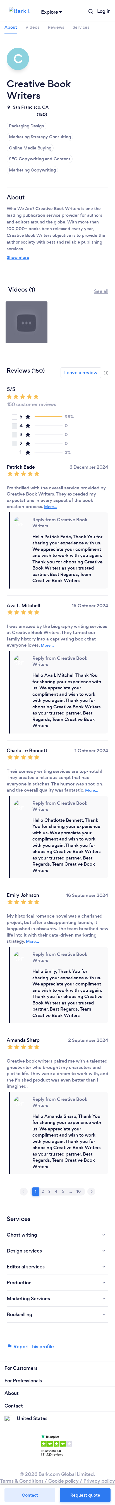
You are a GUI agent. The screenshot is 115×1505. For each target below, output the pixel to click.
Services (81, 27)
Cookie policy (63, 1481)
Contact (30, 1495)
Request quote (85, 1495)
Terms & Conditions (22, 1481)
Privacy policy (99, 1481)
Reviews (56, 27)
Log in (104, 11)
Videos (32, 27)
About (10, 27)
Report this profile (33, 1346)
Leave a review (80, 372)
